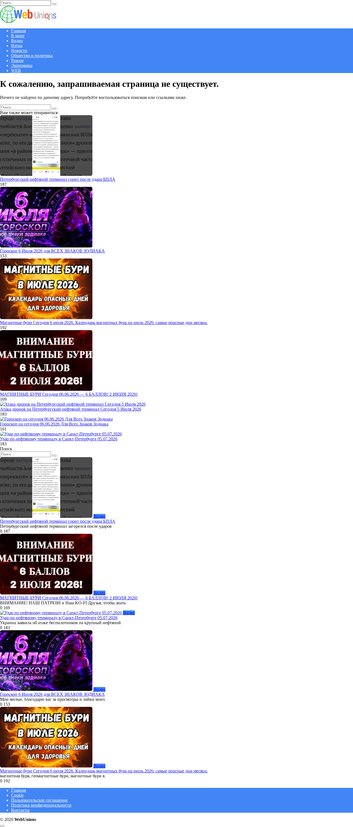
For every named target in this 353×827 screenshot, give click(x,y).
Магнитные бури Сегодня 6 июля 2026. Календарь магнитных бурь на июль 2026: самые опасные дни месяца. (104, 322)
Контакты (20, 810)
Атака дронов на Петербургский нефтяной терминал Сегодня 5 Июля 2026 (70, 409)
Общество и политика (32, 55)
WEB (16, 70)
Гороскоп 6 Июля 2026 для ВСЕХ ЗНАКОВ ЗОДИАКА (52, 251)
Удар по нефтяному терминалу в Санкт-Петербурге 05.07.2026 (58, 439)
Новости (19, 50)
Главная (18, 30)
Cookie (17, 795)
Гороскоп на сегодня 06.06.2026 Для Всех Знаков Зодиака (54, 424)
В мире (18, 35)
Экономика (21, 65)
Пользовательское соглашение (39, 800)
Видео (17, 40)
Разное (17, 60)
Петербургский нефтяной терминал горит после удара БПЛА (57, 179)
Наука (16, 45)
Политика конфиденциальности (41, 805)
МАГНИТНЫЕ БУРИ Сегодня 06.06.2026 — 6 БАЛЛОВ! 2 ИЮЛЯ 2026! (69, 394)
